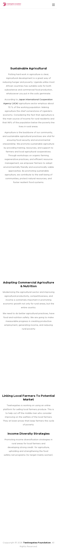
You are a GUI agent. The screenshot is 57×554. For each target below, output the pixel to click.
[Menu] (53, 4)
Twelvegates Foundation (37, 542)
